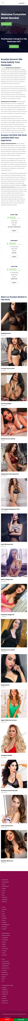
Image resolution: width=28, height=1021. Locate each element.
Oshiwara (4, 955)
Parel (3, 959)
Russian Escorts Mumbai (17, 1018)
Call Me (7, 1019)
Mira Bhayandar (6, 935)
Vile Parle (4, 909)
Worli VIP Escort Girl (7, 544)
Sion (3, 981)
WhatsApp (21, 1019)
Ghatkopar (4, 899)
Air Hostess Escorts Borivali (9, 790)
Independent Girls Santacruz (10, 474)
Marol (3, 979)
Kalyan (3, 920)
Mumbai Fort (5, 1000)
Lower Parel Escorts (7, 826)
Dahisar (4, 944)
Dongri (3, 915)
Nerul (3, 893)
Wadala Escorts (6, 333)
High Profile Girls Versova (9, 720)
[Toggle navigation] (3, 2)
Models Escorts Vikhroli (8, 439)
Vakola (4, 952)
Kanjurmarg (5, 991)
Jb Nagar (4, 950)
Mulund (4, 976)
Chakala (4, 996)
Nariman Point (5, 886)
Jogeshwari (5, 937)
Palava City (5, 1002)
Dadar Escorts (5, 685)
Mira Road (4, 897)
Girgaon (4, 946)
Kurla (3, 913)
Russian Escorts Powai (8, 650)
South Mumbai (5, 961)
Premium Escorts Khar (8, 368)
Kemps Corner (5, 968)
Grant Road (5, 948)
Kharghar (4, 918)
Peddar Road (5, 965)
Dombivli (4, 998)
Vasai (3, 907)
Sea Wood (4, 926)
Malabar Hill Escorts (7, 861)
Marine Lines (5, 974)
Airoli (3, 895)
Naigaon (4, 987)
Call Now (14, 230)
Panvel (3, 884)
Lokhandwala (5, 882)
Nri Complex (5, 939)
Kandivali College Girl (7, 614)
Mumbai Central (6, 963)
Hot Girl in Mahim (6, 403)
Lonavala (4, 970)
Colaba (4, 888)
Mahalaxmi (4, 972)
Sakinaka (4, 922)
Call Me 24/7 (22, 3)
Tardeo (4, 942)
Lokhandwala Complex (7, 985)
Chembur (4, 929)
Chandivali (4, 989)
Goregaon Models (6, 755)
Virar (3, 911)
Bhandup (4, 901)
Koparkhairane (5, 924)
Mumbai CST (5, 994)
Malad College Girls (7, 579)
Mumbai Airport (6, 933)
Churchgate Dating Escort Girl (10, 509)
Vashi (3, 890)
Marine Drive (5, 879)
